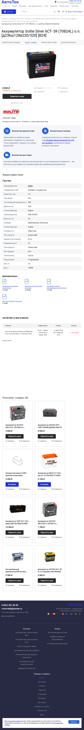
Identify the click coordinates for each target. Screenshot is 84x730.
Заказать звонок (75, 3)
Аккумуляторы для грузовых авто (26, 641)
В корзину (12, 484)
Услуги (14, 6)
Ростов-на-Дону (63, 2)
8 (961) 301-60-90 (75, 1)
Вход (70, 12)
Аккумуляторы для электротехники (26, 663)
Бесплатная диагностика (57, 633)
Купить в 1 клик (18, 103)
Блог (42, 715)
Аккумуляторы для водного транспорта (26, 656)
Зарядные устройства (26, 668)
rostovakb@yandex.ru (12, 608)
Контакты (75, 6)
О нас (46, 6)
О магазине (42, 694)
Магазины (22, 6)
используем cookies (14, 721)
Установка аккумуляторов (57, 644)
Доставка (42, 682)
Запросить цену (17, 96)
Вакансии (54, 6)
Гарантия (42, 690)
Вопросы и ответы (42, 706)
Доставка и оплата (35, 6)
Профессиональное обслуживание (57, 638)
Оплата (42, 686)
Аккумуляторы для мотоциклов (26, 650)
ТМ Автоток (42, 711)
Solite (30, 186)
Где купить (42, 702)
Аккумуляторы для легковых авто (26, 634)
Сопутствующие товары (26, 646)
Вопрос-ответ (64, 6)
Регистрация (77, 12)
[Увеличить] (42, 65)
